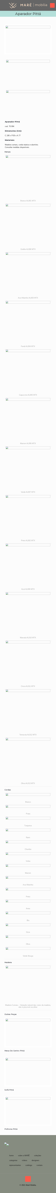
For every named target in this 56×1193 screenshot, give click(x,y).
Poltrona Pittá (10, 1129)
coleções (37, 1156)
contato (39, 1165)
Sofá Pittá (9, 1090)
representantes (15, 1165)
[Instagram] (28, 1189)
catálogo (28, 1165)
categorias (13, 1160)
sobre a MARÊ (24, 1156)
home (11, 1156)
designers (35, 1160)
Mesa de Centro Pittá (14, 1051)
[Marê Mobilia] (28, 5)
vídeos (24, 1160)
